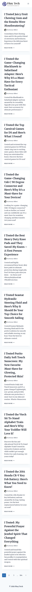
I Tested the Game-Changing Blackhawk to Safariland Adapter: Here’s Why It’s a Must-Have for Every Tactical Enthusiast (14, 74)
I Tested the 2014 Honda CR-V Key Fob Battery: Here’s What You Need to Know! (16, 479)
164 (21, 575)
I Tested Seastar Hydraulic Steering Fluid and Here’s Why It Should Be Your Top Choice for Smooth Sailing (15, 306)
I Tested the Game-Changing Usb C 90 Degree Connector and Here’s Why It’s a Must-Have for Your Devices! (14, 186)
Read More (9, 48)
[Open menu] (28, 3)
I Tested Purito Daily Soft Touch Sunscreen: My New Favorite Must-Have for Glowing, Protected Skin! (14, 365)
